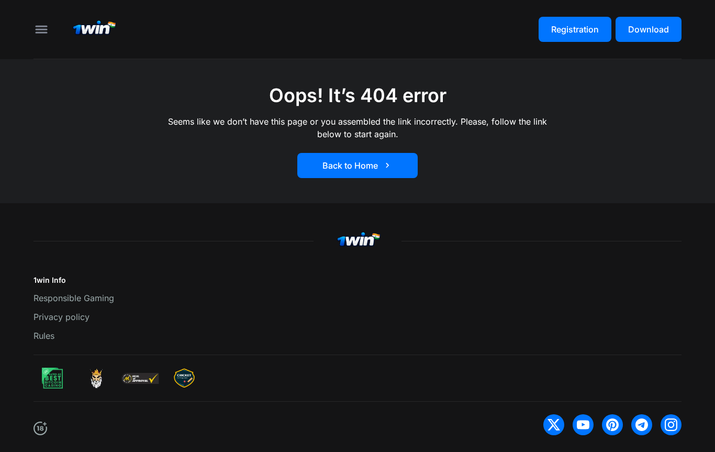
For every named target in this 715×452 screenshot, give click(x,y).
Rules (43, 335)
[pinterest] (612, 424)
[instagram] (671, 424)
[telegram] (641, 424)
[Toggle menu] (41, 29)
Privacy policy (61, 317)
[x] (553, 424)
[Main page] (93, 29)
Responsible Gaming (73, 298)
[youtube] (583, 424)
